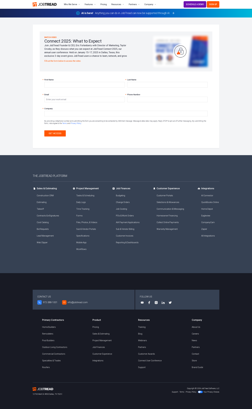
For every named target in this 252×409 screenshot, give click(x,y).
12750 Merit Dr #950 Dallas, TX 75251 (47, 394)
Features (89, 4)
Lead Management (45, 236)
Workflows (81, 249)
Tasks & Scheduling (85, 195)
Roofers (46, 367)
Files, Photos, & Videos (86, 222)
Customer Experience (168, 188)
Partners (133, 4)
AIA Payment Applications (128, 222)
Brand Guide (197, 367)
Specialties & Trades (51, 360)
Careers (195, 334)
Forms (79, 215)
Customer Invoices (124, 236)
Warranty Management (167, 229)
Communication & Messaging (170, 209)
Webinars (142, 340)
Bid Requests (43, 229)
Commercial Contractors (53, 354)
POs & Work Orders (125, 215)
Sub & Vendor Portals (86, 229)
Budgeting (120, 195)
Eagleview (205, 215)
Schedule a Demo (195, 4)
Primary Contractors (53, 320)
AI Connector (207, 195)
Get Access (55, 133)
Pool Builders (48, 340)
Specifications (82, 236)
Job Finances (123, 188)
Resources (116, 4)
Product (96, 320)
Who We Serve (70, 4)
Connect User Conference (150, 360)
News (194, 340)
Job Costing (121, 209)
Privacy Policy (76, 123)
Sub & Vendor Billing (125, 229)
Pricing (103, 4)
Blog (140, 334)
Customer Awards (146, 354)
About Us (196, 327)
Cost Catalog (43, 222)
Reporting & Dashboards (127, 242)
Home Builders (49, 327)
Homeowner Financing (167, 215)
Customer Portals (165, 195)
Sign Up (213, 4)
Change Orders (123, 202)
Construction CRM (45, 195)
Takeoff (40, 209)
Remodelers (47, 334)
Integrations (207, 188)
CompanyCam (208, 222)
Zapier (204, 229)
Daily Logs (81, 202)
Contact (195, 354)
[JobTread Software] (45, 4)
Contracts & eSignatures (48, 215)
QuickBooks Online (210, 202)
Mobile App (81, 242)
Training (142, 327)
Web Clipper (42, 242)
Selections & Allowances (168, 202)
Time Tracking (82, 209)
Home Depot (207, 209)
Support (142, 367)
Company (148, 4)
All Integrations (208, 236)
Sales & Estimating (47, 188)
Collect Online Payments (168, 222)
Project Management (87, 188)
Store (194, 360)
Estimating (42, 202)
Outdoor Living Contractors (54, 347)
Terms (64, 123)
